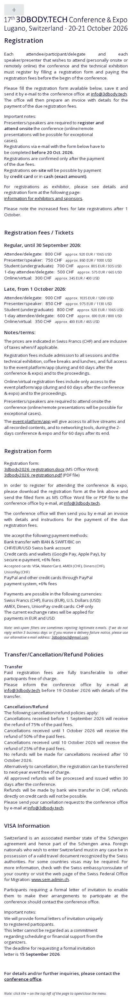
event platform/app (31, 421)
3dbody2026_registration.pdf (33, 475)
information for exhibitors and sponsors (43, 198)
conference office (22, 979)
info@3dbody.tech (109, 94)
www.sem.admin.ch (50, 879)
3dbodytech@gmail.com (70, 637)
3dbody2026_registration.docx (34, 469)
